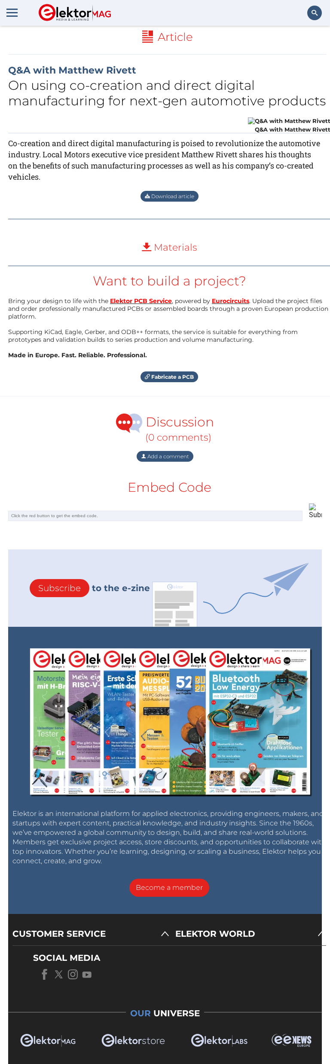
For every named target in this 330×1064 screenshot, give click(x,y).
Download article (172, 196)
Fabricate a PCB (172, 377)
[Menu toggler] (12, 12)
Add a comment (167, 456)
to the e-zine (94, 588)
